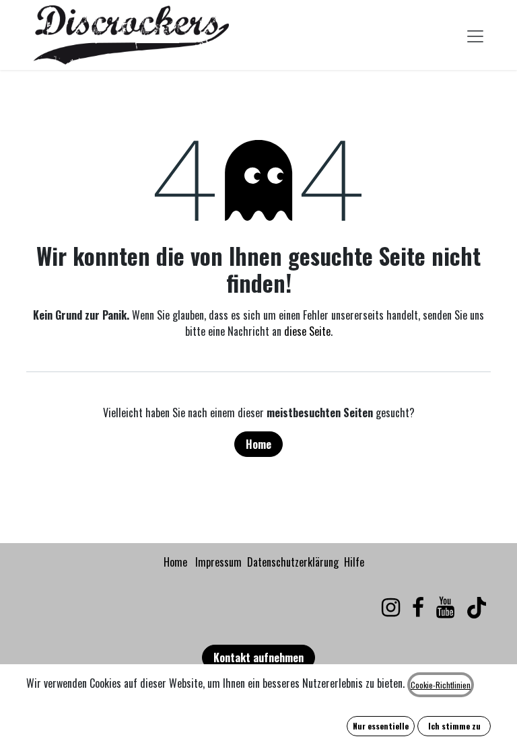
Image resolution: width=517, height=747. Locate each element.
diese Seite (307, 331)
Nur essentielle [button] (381, 726)
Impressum (218, 562)
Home (258, 444)
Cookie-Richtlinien (441, 684)
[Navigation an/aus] (475, 34)
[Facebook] (418, 607)
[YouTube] (445, 607)
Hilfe (354, 562)
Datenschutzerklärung (293, 562)
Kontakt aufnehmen (258, 657)
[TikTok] (476, 607)
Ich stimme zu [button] (454, 726)
